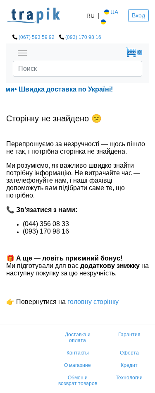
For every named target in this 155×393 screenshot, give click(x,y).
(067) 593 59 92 (37, 37)
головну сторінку (92, 301)
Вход (138, 15)
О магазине (77, 365)
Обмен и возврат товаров (77, 380)
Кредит (129, 365)
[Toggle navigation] (22, 52)
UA (114, 12)
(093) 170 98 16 (83, 37)
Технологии (129, 378)
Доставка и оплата (78, 337)
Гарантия (129, 335)
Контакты (78, 353)
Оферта (129, 353)
